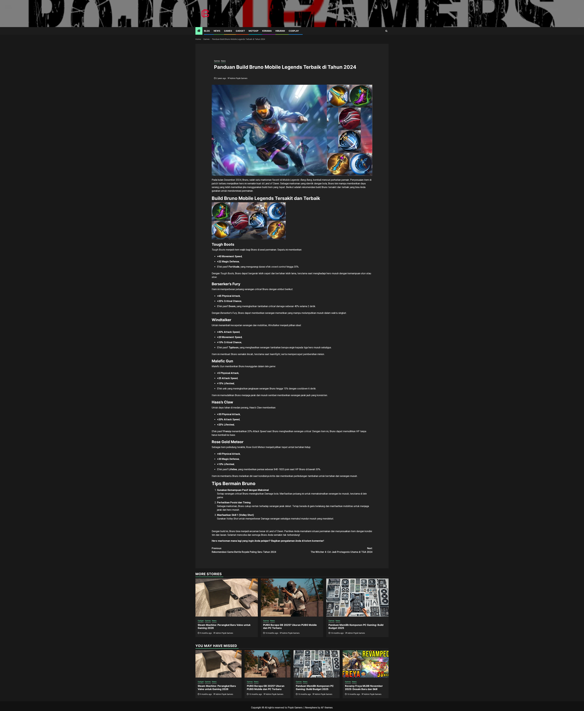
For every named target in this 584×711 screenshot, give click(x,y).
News (217, 31)
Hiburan (280, 31)
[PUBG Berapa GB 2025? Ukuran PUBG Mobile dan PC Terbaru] (292, 598)
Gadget (240, 31)
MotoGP (253, 31)
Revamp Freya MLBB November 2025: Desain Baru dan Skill (364, 687)
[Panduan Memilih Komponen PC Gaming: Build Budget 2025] (357, 598)
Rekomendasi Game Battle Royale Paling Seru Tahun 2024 (244, 550)
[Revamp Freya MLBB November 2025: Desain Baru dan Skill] (366, 664)
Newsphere (311, 707)
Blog (207, 31)
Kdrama (267, 31)
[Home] (199, 31)
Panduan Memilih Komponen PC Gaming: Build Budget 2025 (315, 687)
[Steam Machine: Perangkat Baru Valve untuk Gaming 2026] (226, 598)
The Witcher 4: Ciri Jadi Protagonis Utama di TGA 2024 (341, 550)
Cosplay (294, 31)
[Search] (386, 31)
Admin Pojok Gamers (238, 78)
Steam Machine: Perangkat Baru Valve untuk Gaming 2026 (217, 687)
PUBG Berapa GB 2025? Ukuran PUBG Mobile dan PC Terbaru (265, 687)
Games (228, 31)
